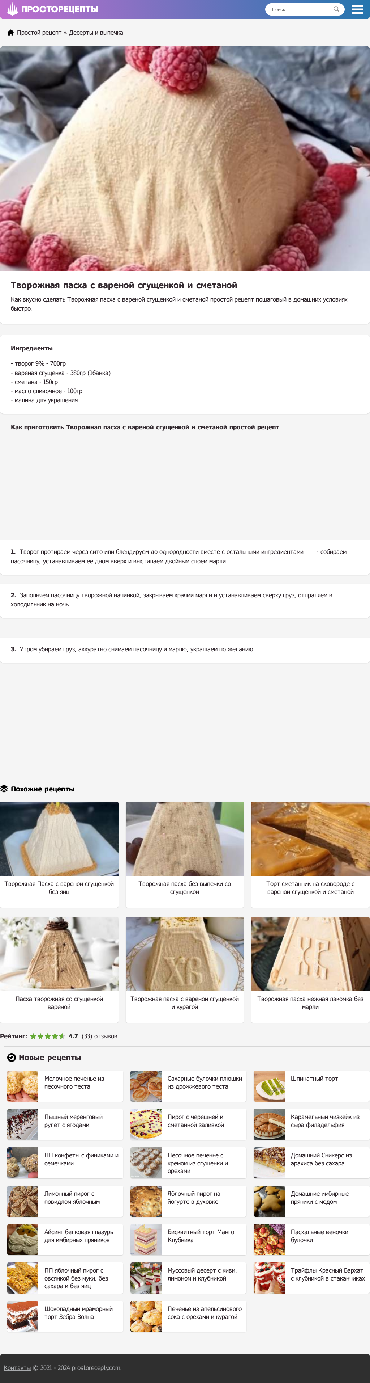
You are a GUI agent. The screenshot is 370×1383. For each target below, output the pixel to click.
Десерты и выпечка (96, 32)
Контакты (17, 1368)
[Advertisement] (185, 491)
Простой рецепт (39, 32)
